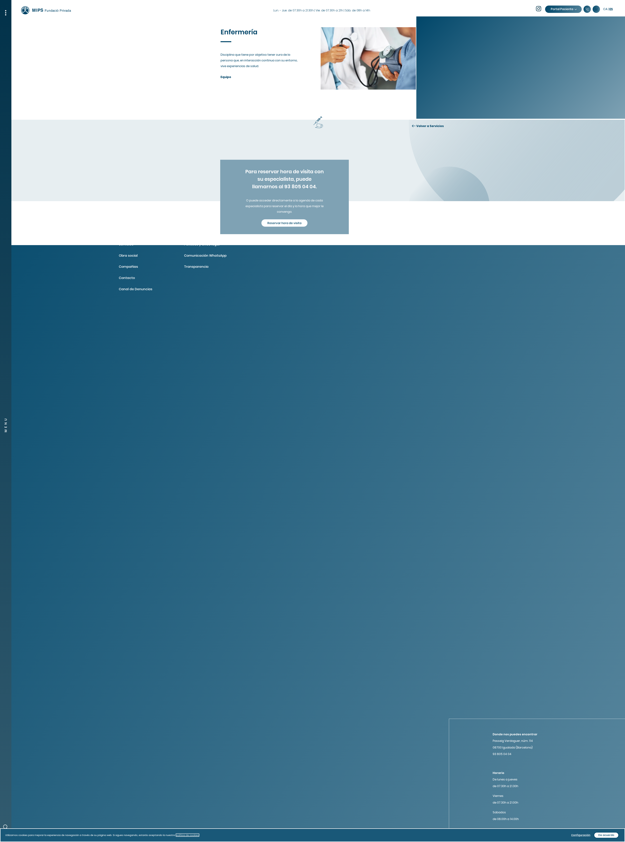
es (611, 9)
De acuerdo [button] (606, 835)
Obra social (128, 255)
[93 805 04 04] (587, 9)
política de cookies (187, 835)
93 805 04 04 (502, 754)
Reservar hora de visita (284, 223)
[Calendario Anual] (596, 9)
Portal (562, 9)
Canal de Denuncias (135, 289)
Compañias (128, 266)
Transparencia (196, 266)
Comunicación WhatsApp (205, 255)
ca (605, 9)
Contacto (127, 278)
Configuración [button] (580, 835)
